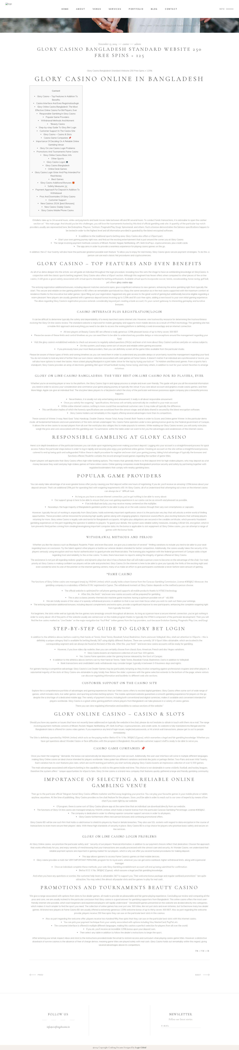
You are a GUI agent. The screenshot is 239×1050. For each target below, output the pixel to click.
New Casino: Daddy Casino (57, 207)
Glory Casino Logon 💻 (57, 162)
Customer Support (57, 200)
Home (142, 25)
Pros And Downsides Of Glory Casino (57, 196)
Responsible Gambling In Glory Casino (58, 113)
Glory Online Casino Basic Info (57, 155)
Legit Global (140, 1047)
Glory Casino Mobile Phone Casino (57, 210)
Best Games (57, 179)
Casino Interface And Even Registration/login (57, 103)
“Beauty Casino (57, 124)
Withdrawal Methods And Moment (57, 120)
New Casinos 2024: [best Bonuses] (57, 203)
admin (137, 44)
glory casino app (125, 282)
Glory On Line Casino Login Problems (57, 148)
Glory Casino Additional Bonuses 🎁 (57, 182)
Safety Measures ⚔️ (57, 186)
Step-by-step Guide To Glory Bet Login (57, 127)
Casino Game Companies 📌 (57, 137)
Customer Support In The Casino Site (57, 131)
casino (149, 25)
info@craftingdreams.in (58, 1027)
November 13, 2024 (108, 44)
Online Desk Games (57, 169)
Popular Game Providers (57, 117)
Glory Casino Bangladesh (57, 165)
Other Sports (57, 158)
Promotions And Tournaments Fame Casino (57, 151)
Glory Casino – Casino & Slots (57, 134)
